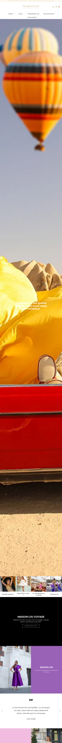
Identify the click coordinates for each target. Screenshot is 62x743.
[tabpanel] (31, 297)
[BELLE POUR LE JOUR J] (23, 584)
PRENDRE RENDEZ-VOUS (31, 625)
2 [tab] (31, 574)
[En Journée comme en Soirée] (38, 584)
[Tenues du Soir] (54, 584)
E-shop (20, 14)
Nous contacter (32, 17)
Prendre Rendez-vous (33, 14)
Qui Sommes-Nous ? (49, 14)
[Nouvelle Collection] (8, 584)
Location (10, 14)
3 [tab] (33, 574)
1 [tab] (29, 574)
